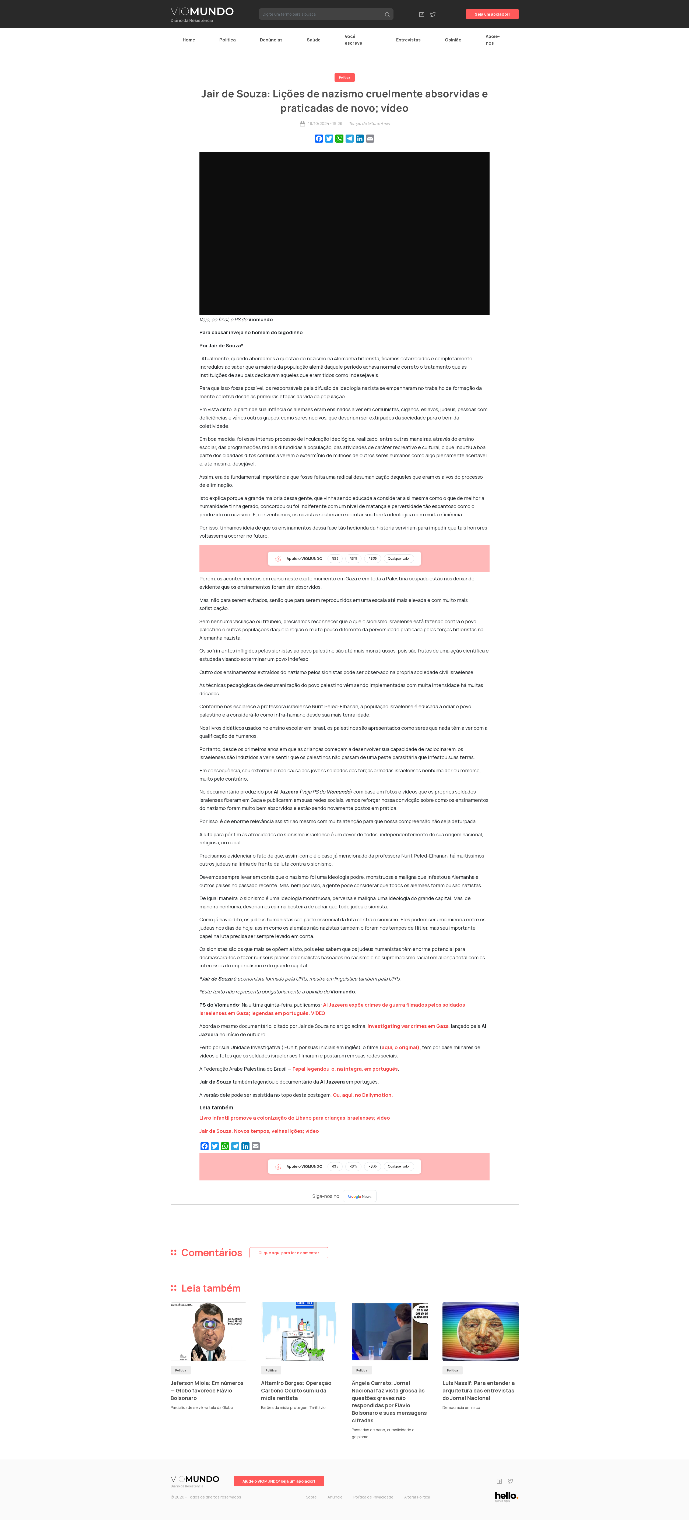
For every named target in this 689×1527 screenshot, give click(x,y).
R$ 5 (335, 558)
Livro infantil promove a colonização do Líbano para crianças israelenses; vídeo (294, 1118)
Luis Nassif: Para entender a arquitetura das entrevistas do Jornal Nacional (478, 1390)
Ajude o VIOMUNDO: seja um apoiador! (278, 1481)
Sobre (311, 1497)
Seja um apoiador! (492, 14)
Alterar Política (417, 1497)
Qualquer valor (399, 558)
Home (189, 40)
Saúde (314, 40)
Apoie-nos (493, 39)
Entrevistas (408, 40)
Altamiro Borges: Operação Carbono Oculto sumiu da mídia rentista (296, 1390)
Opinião (453, 40)
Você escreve (353, 39)
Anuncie (335, 1497)
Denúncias (271, 40)
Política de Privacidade (373, 1497)
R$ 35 (372, 558)
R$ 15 (353, 558)
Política (227, 40)
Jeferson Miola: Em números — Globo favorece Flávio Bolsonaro (207, 1390)
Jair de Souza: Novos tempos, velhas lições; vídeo (259, 1131)
